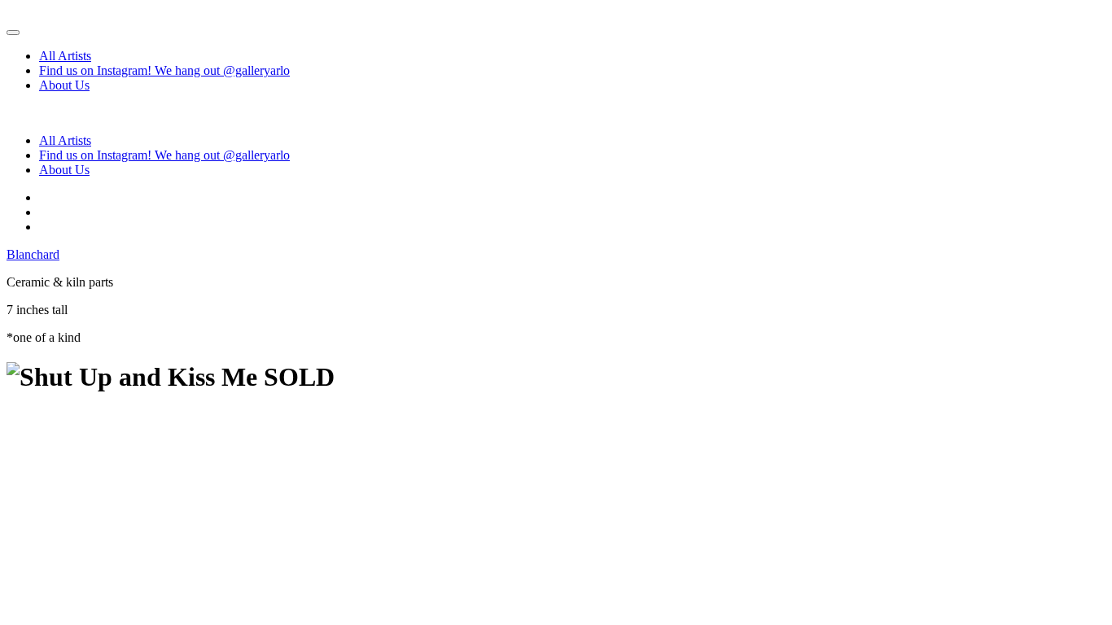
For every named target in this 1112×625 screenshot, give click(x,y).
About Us (64, 85)
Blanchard (33, 254)
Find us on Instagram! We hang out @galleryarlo (164, 70)
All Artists (65, 56)
